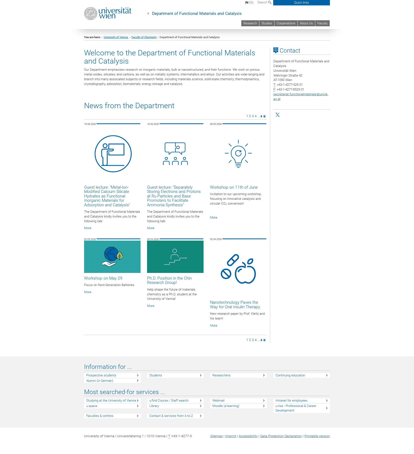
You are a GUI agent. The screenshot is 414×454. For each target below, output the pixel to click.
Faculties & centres (99, 416)
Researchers (221, 375)
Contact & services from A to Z (171, 416)
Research (250, 23)
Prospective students (101, 375)
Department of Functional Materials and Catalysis (197, 13)
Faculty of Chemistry (144, 37)
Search (262, 2)
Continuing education (290, 375)
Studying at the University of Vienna (111, 400)
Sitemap (216, 436)
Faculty (322, 23)
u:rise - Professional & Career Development (296, 408)
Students (155, 375)
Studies (267, 23)
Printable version (317, 436)
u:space (91, 406)
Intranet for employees (291, 400)
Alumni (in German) (99, 381)
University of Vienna (116, 37)
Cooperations (286, 23)
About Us (306, 23)
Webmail (218, 400)
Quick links (301, 3)
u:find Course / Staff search (168, 400)
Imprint (230, 436)
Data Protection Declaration (281, 436)
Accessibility (248, 436)
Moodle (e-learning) (225, 406)
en (251, 3)
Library (154, 406)
